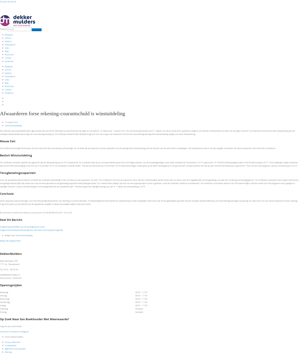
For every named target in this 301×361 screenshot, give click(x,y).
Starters (8, 41)
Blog (6, 51)
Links (7, 48)
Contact (8, 57)
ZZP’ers (8, 38)
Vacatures (9, 61)
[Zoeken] (37, 29)
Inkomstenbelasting (13, 125)
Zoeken (3, 29)
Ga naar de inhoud (8, 1)
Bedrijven (9, 34)
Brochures (9, 54)
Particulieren (10, 44)
